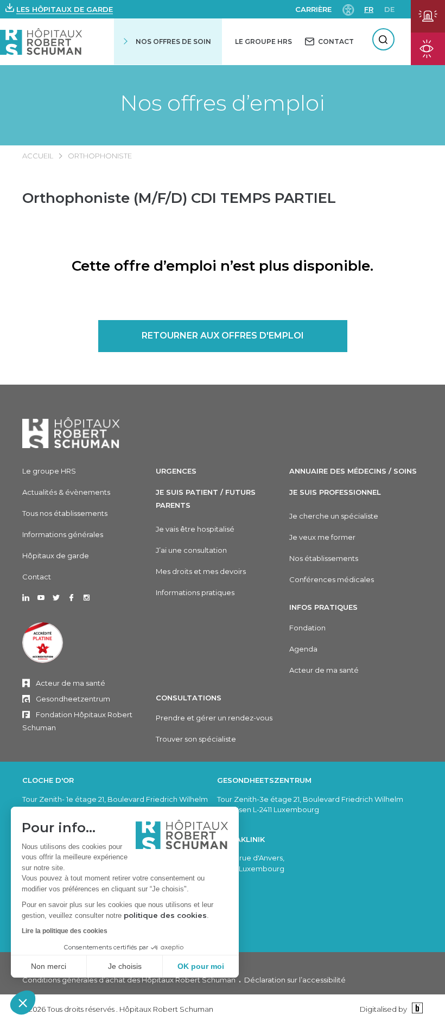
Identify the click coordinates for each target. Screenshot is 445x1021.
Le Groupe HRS (263, 41)
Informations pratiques (195, 592)
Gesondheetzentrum (73, 698)
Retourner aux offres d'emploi (223, 335)
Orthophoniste (100, 155)
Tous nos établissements (64, 513)
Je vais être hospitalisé (195, 529)
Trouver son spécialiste (196, 739)
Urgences (176, 471)
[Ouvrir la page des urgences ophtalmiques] (428, 49)
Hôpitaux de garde (55, 555)
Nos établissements (323, 558)
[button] (23, 1003)
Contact (36, 576)
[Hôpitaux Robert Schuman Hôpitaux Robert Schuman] (41, 41)
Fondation (307, 627)
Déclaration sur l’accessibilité (295, 979)
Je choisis (125, 966)
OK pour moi (200, 966)
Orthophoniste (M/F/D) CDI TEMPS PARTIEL (179, 198)
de (389, 9)
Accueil (37, 155)
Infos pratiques (323, 607)
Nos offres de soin (173, 41)
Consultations (188, 697)
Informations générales (62, 534)
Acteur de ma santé (70, 683)
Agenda (303, 648)
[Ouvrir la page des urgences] (428, 16)
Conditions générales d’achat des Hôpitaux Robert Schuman (129, 979)
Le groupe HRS (49, 471)
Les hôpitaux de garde (64, 9)
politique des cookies (165, 915)
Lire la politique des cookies (64, 931)
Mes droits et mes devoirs (201, 571)
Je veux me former (322, 537)
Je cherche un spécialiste (333, 516)
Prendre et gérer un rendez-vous (214, 717)
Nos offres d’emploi (222, 103)
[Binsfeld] (416, 1009)
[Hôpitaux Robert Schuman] (71, 432)
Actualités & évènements (66, 492)
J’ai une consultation (191, 550)
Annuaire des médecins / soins (353, 471)
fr (368, 9)
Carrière (313, 9)
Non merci (48, 966)
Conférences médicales (331, 579)
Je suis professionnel (335, 492)
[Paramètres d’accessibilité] (348, 9)
